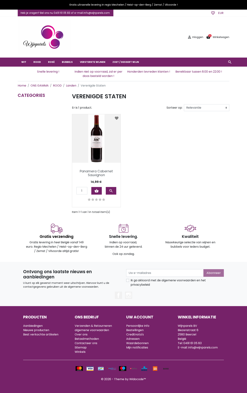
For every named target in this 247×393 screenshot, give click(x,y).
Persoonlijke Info (137, 326)
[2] (92, 199)
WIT (23, 62)
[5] (103, 199)
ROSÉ (51, 62)
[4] (100, 199)
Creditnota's (135, 334)
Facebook (118, 295)
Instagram (128, 295)
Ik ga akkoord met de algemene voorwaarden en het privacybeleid (168, 282)
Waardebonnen (137, 343)
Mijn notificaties (137, 347)
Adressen (133, 339)
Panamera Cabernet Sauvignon (96, 173)
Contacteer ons (86, 343)
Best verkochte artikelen (40, 334)
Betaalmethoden (87, 339)
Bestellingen (135, 330)
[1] (89, 199)
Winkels (80, 352)
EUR (220, 13)
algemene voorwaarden (92, 330)
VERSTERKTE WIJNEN (92, 62)
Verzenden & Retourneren (93, 326)
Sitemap (81, 347)
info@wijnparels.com (203, 347)
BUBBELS (67, 62)
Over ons (81, 334)
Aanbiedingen (33, 326)
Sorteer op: (174, 108)
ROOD (37, 62)
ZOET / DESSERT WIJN (125, 62)
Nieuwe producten (36, 330)
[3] (96, 199)
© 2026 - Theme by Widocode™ (123, 379)
